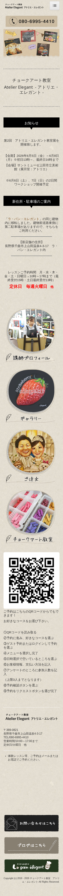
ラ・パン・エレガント (23, 219)
